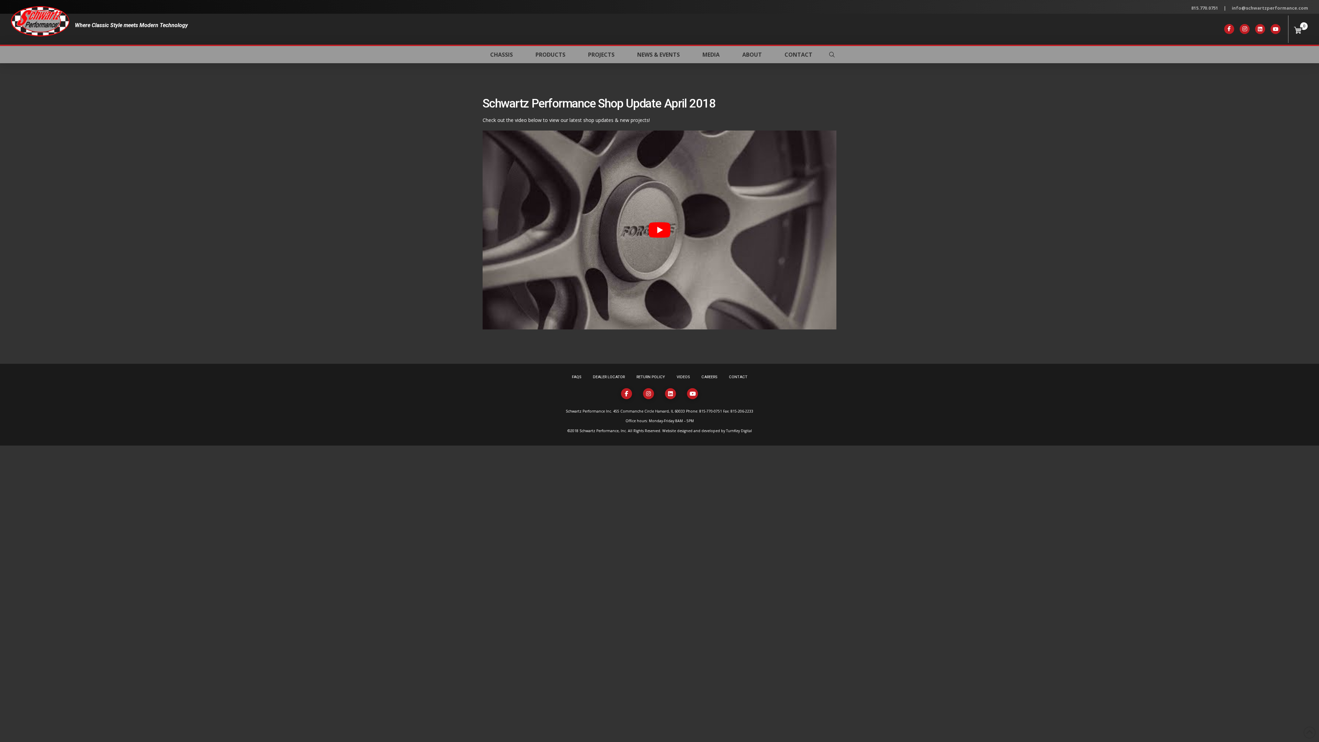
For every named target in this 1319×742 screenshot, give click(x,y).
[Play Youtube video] (659, 230)
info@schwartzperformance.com (1270, 8)
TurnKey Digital (739, 430)
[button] (832, 54)
